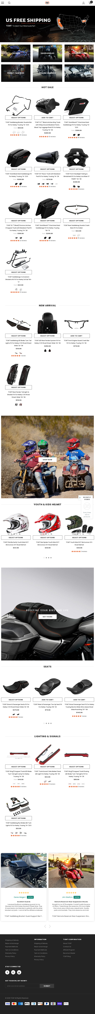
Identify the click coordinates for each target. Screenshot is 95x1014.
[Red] (20, 353)
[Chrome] (78, 235)
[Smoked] (16, 353)
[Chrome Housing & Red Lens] (78, 784)
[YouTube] (19, 972)
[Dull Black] (74, 235)
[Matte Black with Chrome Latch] (47, 184)
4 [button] (51, 557)
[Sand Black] (23, 132)
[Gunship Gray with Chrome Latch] (52, 184)
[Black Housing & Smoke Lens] (20, 833)
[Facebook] (7, 972)
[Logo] (47, 2)
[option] (16, 530)
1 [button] (44, 557)
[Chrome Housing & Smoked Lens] (83, 784)
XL (19, 534)
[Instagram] (13, 972)
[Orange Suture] (13, 714)
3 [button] (48, 557)
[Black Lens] (49, 781)
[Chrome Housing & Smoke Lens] (25, 833)
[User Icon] (83, 3)
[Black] (14, 132)
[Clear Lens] (23, 784)
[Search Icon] (9, 3)
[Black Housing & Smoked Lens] (74, 784)
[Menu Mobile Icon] (2, 3)
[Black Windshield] (74, 186)
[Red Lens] (14, 784)
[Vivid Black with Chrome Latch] (43, 184)
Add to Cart (47, 118)
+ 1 (56, 184)
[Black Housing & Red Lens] (70, 784)
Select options (18, 118)
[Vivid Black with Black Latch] (38, 184)
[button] (45, 926)
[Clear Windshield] (78, 186)
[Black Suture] (18, 714)
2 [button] (46, 557)
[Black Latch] (78, 135)
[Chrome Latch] (74, 135)
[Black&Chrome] (18, 132)
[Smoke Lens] (18, 784)
